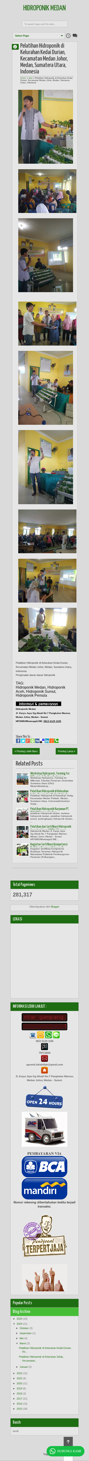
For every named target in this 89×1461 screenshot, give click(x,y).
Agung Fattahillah (17, 46)
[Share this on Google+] (28, 741)
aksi (30, 78)
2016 (19, 1403)
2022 (19, 1378)
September (26, 1333)
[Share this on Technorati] (56, 741)
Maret (23, 1343)
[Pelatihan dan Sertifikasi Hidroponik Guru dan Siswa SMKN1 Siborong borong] (22, 832)
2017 (19, 1398)
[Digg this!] (37, 741)
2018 (19, 1393)
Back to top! (68, 1442)
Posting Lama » (66, 751)
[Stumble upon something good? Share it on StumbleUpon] (32, 741)
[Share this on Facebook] (18, 741)
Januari (24, 1366)
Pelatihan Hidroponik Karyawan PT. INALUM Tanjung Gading (49, 810)
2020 (19, 1383)
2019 (19, 1388)
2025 (19, 1318)
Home (23, 78)
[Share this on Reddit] (52, 741)
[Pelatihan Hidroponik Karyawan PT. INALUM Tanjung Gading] (22, 814)
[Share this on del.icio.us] (42, 741)
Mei (22, 1338)
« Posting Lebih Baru (26, 751)
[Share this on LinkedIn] (47, 741)
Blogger (55, 906)
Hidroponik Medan (44, 8)
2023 (19, 1373)
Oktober (24, 1328)
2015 (19, 1408)
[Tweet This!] (23, 741)
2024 (19, 1323)
